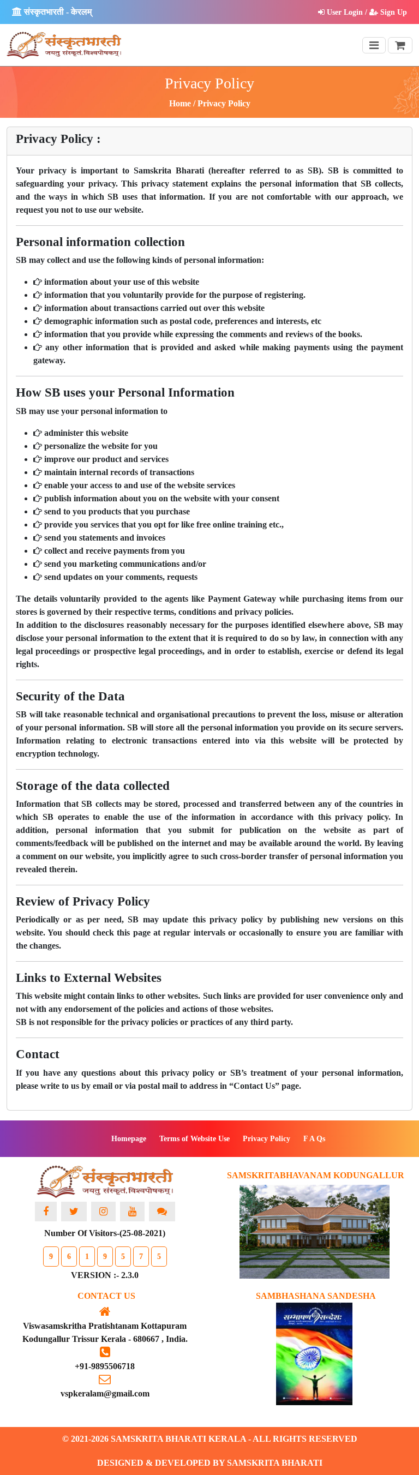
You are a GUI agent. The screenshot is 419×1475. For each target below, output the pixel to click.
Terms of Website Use (194, 1139)
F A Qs (314, 1139)
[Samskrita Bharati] (105, 1183)
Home (180, 103)
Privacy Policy (266, 1139)
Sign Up (392, 12)
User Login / (347, 12)
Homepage (128, 1139)
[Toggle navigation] (374, 45)
